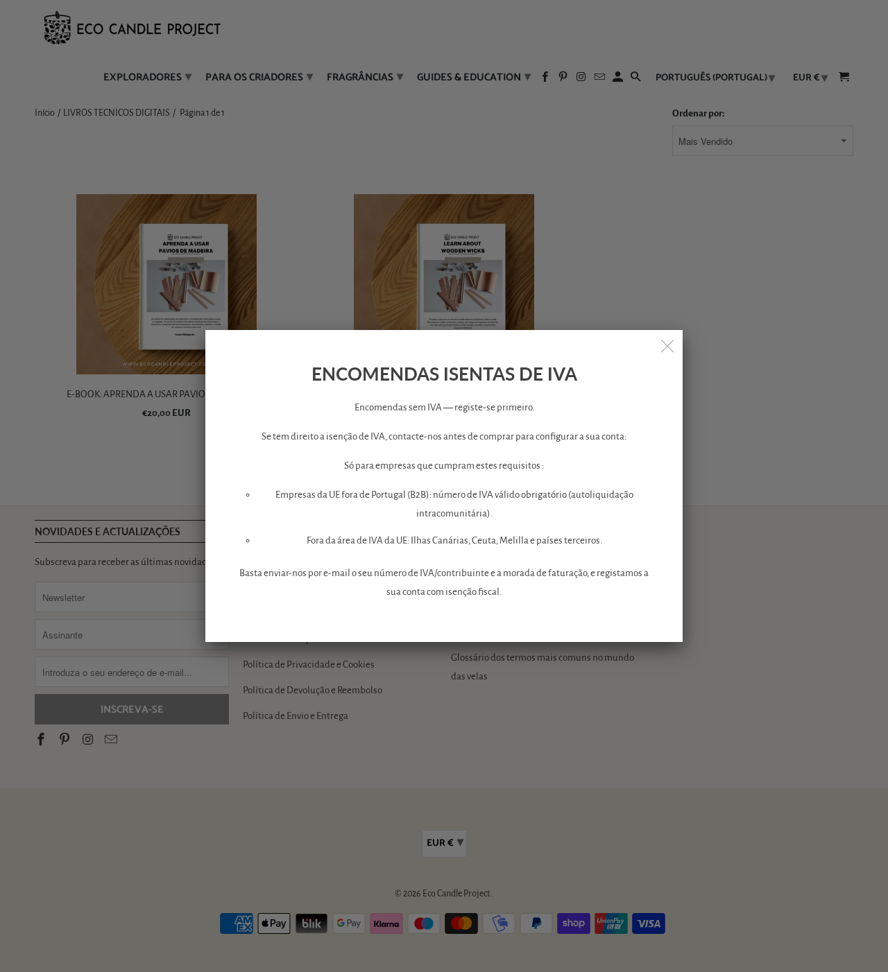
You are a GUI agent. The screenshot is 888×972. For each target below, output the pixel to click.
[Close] (667, 345)
